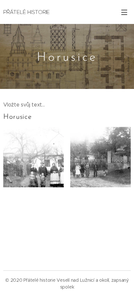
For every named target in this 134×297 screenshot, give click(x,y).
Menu (124, 12)
